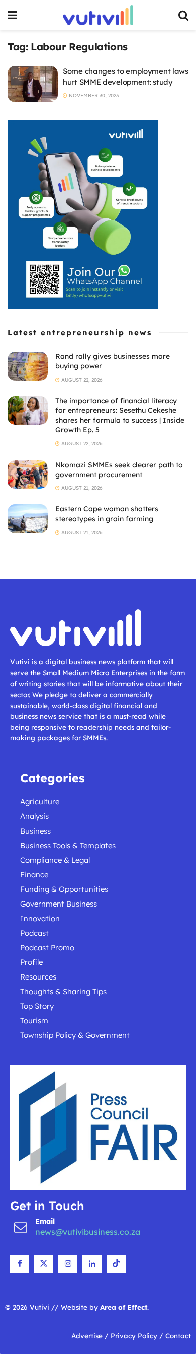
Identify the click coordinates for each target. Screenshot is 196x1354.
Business (35, 831)
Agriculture (39, 801)
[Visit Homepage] (98, 15)
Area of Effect (123, 1307)
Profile (31, 962)
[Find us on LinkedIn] (92, 1264)
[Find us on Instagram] (67, 1264)
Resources (38, 977)
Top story (37, 1006)
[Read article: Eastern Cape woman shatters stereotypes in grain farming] (28, 518)
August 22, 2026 (81, 380)
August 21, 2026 (81, 488)
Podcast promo (47, 947)
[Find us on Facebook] (19, 1264)
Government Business (58, 904)
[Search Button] (183, 15)
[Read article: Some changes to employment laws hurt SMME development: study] (33, 84)
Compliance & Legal (55, 860)
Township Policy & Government (75, 1035)
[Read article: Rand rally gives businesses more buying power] (28, 366)
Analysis (34, 816)
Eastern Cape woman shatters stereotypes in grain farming (106, 513)
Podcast (34, 933)
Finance (34, 874)
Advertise (87, 1335)
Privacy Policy (134, 1335)
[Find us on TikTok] (116, 1264)
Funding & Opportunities (64, 889)
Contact (178, 1335)
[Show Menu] (12, 15)
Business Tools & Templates (68, 845)
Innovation (40, 918)
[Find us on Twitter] (43, 1264)
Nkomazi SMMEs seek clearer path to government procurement (119, 469)
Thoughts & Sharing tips (63, 991)
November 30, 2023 (93, 95)
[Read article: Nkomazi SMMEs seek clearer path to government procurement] (28, 474)
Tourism (34, 1020)
